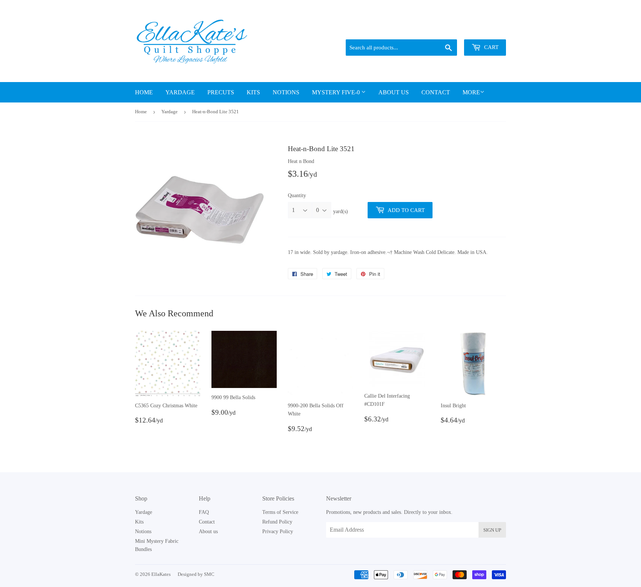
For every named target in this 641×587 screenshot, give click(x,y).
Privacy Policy (277, 531)
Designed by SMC (196, 574)
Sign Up (492, 530)
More (471, 92)
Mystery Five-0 (336, 92)
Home (144, 92)
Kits (253, 92)
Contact (435, 92)
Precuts (220, 92)
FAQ (204, 512)
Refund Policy (277, 522)
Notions (286, 92)
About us (393, 92)
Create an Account (488, 30)
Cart (491, 47)
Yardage (180, 92)
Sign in (454, 30)
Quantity (297, 195)
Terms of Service (280, 512)
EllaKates (161, 574)
